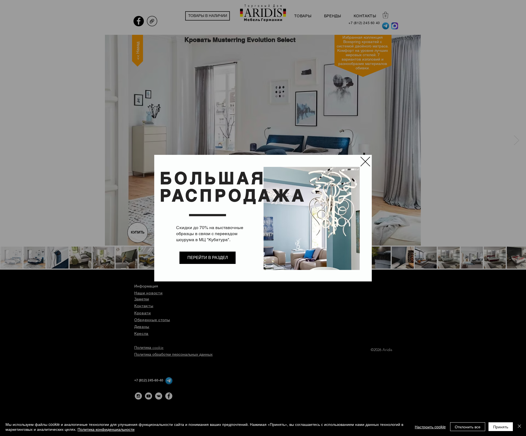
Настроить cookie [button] (430, 426)
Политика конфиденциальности (106, 429)
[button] (365, 161)
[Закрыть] (519, 427)
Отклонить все (468, 426)
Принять (500, 426)
